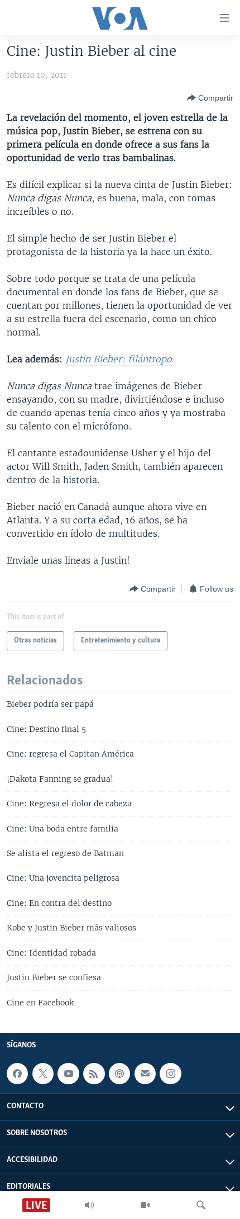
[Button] (210, 98)
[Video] (145, 1205)
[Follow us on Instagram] (170, 1073)
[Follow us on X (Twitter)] (43, 1073)
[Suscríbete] (145, 1073)
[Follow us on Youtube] (68, 1073)
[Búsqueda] (201, 1205)
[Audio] (89, 1205)
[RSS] (93, 1073)
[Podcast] (119, 1073)
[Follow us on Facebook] (17, 1073)
